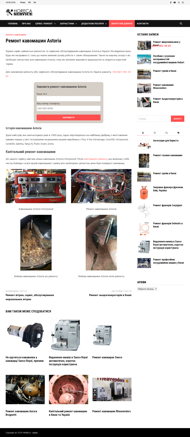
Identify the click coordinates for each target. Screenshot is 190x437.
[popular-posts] (143, 133)
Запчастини (67, 23)
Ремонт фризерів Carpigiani (167, 205)
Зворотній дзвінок (122, 23)
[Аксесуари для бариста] (144, 141)
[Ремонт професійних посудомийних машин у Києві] (144, 260)
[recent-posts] (155, 133)
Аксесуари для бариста (165, 140)
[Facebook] (171, 2)
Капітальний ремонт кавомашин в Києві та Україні (68, 413)
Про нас (26, 23)
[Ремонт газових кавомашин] (144, 155)
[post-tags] (178, 133)
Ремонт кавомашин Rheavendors (111, 411)
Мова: (23, 2)
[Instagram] (182, 2)
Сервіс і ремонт (44, 23)
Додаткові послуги (92, 23)
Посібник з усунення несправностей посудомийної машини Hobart (168, 59)
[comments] (166, 133)
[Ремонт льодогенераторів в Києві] (144, 99)
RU (29, 2)
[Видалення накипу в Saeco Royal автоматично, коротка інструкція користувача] (144, 241)
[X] (179, 2)
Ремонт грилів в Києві (164, 70)
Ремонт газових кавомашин (167, 155)
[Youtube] (175, 2)
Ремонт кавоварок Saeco (107, 357)
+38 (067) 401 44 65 (158, 46)
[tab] (143, 133)
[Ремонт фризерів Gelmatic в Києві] (144, 223)
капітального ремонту (96, 158)
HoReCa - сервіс (30, 432)
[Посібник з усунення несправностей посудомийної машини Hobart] (144, 56)
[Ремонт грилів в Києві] (144, 71)
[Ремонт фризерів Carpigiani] (144, 205)
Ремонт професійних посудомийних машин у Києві (168, 261)
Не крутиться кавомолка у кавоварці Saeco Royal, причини (25, 359)
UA (35, 2)
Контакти (142, 23)
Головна (13, 23)
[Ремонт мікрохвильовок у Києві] (144, 42)
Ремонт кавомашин (16, 35)
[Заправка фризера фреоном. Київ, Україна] (144, 187)
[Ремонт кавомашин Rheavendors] (144, 85)
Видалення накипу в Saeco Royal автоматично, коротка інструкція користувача (68, 361)
